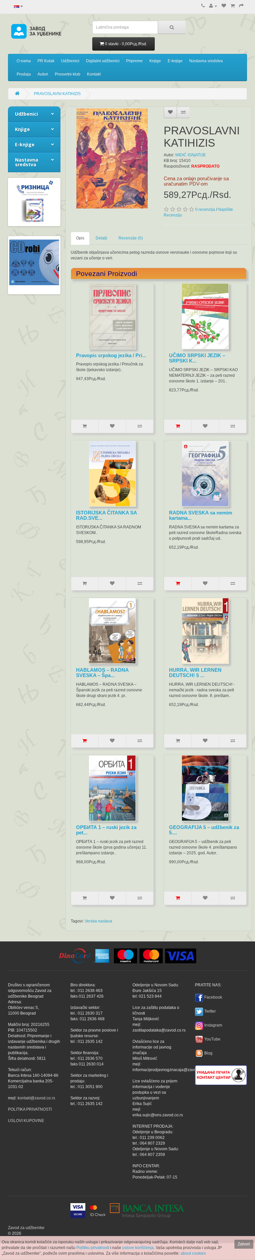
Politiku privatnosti (92, 1247)
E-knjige (175, 61)
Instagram (213, 1025)
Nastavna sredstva (206, 61)
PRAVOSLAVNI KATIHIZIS (57, 93)
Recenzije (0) (131, 238)
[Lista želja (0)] (223, 6)
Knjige (155, 61)
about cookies (193, 1253)
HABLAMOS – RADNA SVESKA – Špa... (102, 672)
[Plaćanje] (241, 6)
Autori (43, 74)
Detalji (101, 238)
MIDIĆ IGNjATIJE (190, 155)
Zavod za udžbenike (26, 1227)
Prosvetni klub (67, 74)
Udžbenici (70, 61)
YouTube (212, 1039)
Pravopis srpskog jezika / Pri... (111, 355)
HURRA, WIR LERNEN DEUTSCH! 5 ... (195, 672)
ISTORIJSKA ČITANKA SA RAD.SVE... (106, 515)
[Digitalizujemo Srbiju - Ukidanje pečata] (221, 1074)
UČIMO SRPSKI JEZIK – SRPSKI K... (197, 358)
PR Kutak (46, 61)
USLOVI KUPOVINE (26, 1120)
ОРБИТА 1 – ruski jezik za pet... (106, 830)
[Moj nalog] (213, 6)
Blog (208, 1053)
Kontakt (94, 74)
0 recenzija (205, 209)
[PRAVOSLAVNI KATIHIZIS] (112, 158)
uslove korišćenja (138, 1247)
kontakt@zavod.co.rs (36, 1098)
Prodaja (24, 74)
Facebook (213, 997)
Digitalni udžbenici (103, 61)
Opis (80, 238)
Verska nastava (98, 921)
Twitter (210, 1011)
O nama (24, 61)
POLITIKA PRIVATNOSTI (30, 1109)
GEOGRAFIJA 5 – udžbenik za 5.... (204, 830)
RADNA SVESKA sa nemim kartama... (200, 515)
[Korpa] (232, 6)
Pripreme (134, 61)
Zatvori (244, 1244)
